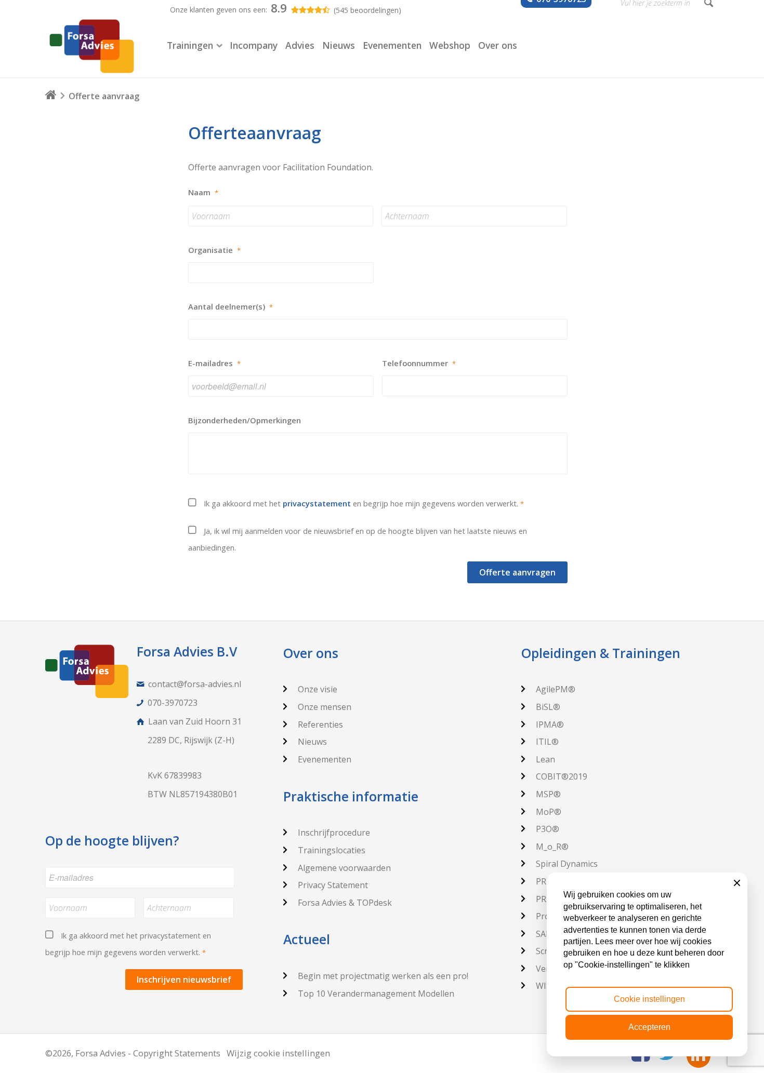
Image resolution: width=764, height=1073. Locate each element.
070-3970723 (172, 702)
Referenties (320, 724)
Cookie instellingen (649, 999)
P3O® (547, 829)
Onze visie (317, 689)
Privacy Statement (333, 885)
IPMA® (550, 724)
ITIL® (547, 741)
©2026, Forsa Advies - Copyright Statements (132, 1053)
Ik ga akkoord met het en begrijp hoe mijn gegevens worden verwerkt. (364, 503)
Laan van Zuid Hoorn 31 (195, 721)
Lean (545, 759)
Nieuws (312, 741)
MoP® (548, 811)
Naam (203, 192)
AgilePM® (555, 689)
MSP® (548, 794)
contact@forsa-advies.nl (194, 684)
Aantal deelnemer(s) (230, 307)
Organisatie (214, 250)
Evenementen (324, 759)
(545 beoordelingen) (367, 10)
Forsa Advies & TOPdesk (345, 902)
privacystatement (317, 503)
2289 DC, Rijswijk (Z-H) (191, 740)
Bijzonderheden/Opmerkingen (244, 420)
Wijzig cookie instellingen (278, 1053)
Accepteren (649, 1027)
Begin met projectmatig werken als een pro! (383, 976)
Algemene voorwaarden (344, 868)
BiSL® (548, 707)
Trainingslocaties (331, 850)
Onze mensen (324, 707)
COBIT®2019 (561, 776)
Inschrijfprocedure (334, 832)
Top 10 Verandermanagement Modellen (376, 993)
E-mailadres (214, 363)
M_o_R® (552, 846)
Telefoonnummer (419, 363)
